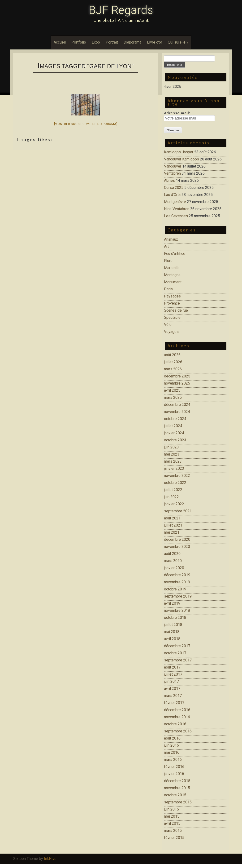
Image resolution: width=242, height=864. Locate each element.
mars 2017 (173, 695)
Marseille (172, 268)
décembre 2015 (177, 781)
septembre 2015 (178, 802)
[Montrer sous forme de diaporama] (85, 124)
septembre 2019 (178, 596)
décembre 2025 (177, 376)
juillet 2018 (173, 624)
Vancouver (172, 166)
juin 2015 (171, 809)
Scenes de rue (176, 310)
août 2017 (172, 667)
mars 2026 (173, 369)
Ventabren (172, 173)
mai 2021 (171, 532)
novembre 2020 (177, 546)
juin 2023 (171, 447)
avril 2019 (172, 603)
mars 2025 (173, 397)
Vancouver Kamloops (181, 159)
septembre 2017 (178, 660)
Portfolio (78, 42)
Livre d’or (154, 42)
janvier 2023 (174, 468)
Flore (168, 260)
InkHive (50, 858)
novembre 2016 (177, 717)
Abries (169, 180)
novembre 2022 (177, 475)
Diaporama (132, 42)
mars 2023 (173, 461)
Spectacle (172, 317)
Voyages (171, 331)
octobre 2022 (175, 482)
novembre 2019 (177, 582)
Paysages (172, 296)
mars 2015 (173, 830)
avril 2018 (172, 639)
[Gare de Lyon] (85, 104)
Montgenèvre (175, 201)
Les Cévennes (176, 216)
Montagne (172, 275)
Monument (173, 282)
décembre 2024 (177, 404)
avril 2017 (172, 688)
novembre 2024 (177, 411)
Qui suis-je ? (178, 42)
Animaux (171, 239)
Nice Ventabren (176, 209)
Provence (172, 303)
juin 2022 (171, 497)
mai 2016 (171, 752)
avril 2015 (172, 823)
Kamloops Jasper (178, 152)
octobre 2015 (175, 795)
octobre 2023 (175, 440)
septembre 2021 (178, 511)
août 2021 (172, 518)
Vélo (168, 324)
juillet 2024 (173, 426)
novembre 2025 (177, 383)
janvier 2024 (174, 433)
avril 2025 (172, 390)
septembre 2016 (178, 731)
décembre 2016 (177, 710)
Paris (168, 289)
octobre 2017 (175, 653)
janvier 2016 (174, 773)
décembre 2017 (177, 646)
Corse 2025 (173, 187)
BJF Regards (121, 10)
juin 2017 (171, 681)
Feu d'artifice (174, 253)
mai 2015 (171, 816)
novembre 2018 (177, 610)
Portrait (112, 42)
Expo (96, 42)
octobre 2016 (175, 724)
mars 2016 (173, 759)
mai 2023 (171, 454)
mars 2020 (173, 560)
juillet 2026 (173, 362)
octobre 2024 (175, 418)
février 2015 (174, 837)
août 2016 (172, 738)
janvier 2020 (174, 568)
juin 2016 (171, 745)
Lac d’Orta (172, 194)
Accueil (60, 42)
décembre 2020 (177, 539)
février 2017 (174, 702)
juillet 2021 (173, 525)
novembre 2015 (177, 788)
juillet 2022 (173, 489)
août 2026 (172, 355)
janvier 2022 (174, 504)
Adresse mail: (177, 113)
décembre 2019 (177, 575)
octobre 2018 (175, 617)
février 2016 (174, 766)
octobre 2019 (175, 589)
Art (166, 246)
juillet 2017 (173, 674)
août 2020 (172, 553)
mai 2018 (171, 631)
